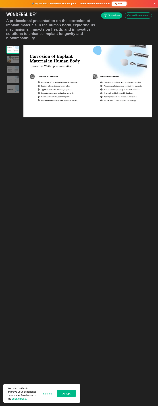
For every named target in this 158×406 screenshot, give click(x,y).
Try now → (119, 3)
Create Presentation (138, 15)
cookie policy (19, 398)
